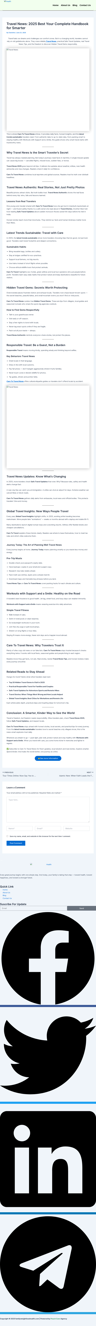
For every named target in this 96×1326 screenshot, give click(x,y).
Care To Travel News (15, 381)
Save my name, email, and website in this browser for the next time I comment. (40, 836)
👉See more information (48, 758)
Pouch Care (55, 1319)
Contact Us (85, 5)
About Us (65, 5)
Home (56, 5)
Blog (75, 5)
